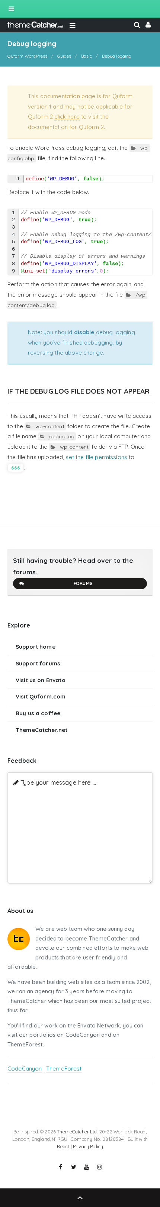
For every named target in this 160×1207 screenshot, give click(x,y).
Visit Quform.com (40, 696)
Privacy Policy (88, 1146)
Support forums (38, 663)
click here (67, 116)
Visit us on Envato (40, 680)
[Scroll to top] (80, 1197)
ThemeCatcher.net (41, 729)
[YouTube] (87, 1167)
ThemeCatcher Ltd (77, 1132)
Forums (83, 583)
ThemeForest (64, 1068)
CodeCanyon (24, 1068)
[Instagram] (100, 1167)
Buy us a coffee (38, 713)
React (63, 1146)
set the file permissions (96, 457)
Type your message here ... (58, 782)
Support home (35, 646)
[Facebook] (61, 1167)
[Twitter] (74, 1167)
